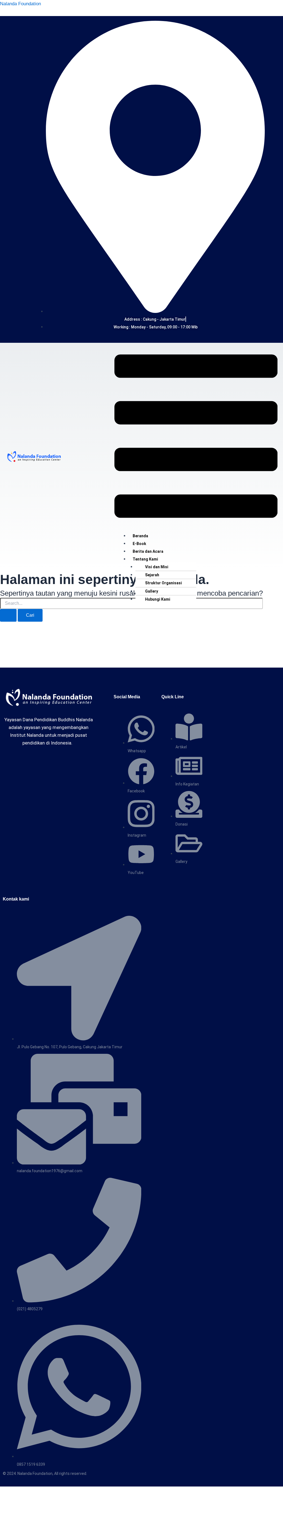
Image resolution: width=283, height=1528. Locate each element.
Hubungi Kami (157, 599)
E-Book (139, 543)
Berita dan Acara (148, 551)
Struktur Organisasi (163, 583)
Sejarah (152, 575)
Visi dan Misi (156, 567)
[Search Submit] (8, 615)
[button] (195, 437)
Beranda (140, 536)
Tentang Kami (145, 559)
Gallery (151, 591)
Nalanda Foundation (20, 3)
